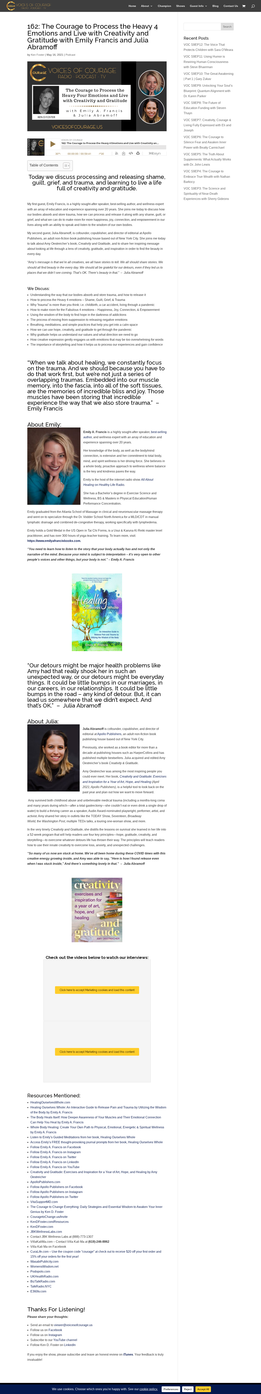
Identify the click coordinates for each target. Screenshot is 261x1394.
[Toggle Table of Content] (64, 165)
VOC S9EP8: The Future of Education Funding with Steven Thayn (205, 108)
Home (132, 6)
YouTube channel (65, 1340)
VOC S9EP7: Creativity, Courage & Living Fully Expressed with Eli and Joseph (207, 125)
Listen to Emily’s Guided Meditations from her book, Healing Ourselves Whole (82, 1137)
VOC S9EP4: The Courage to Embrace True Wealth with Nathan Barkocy (207, 176)
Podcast (70, 54)
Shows (180, 6)
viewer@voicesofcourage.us (73, 1325)
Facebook (55, 1330)
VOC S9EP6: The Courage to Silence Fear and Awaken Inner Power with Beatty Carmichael (205, 142)
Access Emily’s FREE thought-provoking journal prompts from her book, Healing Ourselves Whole (96, 1142)
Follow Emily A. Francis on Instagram (55, 1152)
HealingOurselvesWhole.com (50, 1102)
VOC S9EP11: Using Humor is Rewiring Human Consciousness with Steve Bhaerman (206, 61)
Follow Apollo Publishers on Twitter (54, 1197)
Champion (164, 6)
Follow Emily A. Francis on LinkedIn (54, 1162)
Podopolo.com (40, 1271)
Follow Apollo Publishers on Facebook (56, 1187)
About (145, 6)
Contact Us (231, 6)
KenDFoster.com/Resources (49, 1221)
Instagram (55, 1335)
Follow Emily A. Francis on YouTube (54, 1167)
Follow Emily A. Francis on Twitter (53, 1157)
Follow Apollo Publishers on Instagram (56, 1192)
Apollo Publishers (109, 734)
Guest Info (197, 6)
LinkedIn (70, 1345)
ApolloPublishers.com (45, 1182)
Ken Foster (37, 54)
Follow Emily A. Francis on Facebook (55, 1147)
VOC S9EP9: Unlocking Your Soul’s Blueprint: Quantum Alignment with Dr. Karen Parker (208, 91)
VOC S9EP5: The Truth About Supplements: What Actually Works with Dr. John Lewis (207, 159)
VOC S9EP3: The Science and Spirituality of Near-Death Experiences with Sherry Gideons (206, 193)
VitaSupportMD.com (44, 1201)
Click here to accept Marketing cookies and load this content (97, 990)
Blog (215, 6)
